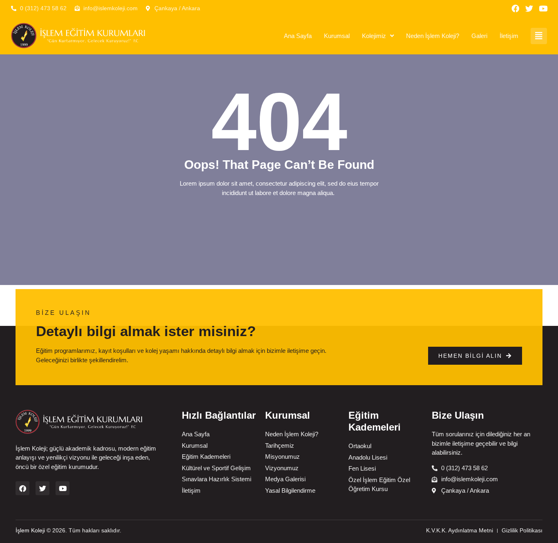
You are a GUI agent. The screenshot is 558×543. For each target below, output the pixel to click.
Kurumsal (337, 36)
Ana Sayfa (298, 36)
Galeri (479, 36)
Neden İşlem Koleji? (432, 36)
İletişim (509, 36)
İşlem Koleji (30, 530)
